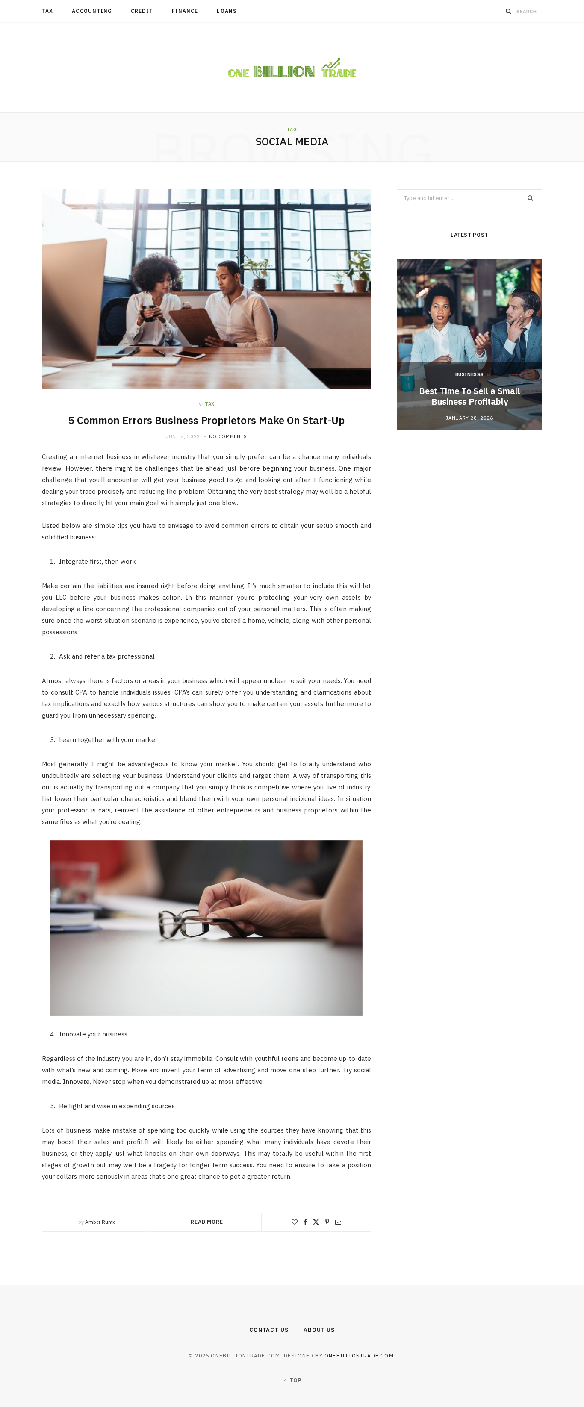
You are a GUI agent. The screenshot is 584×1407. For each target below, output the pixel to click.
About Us (319, 1329)
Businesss (469, 374)
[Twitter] (316, 1222)
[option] (469, 344)
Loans (226, 11)
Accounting (92, 11)
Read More (207, 1222)
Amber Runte (100, 1222)
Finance (185, 11)
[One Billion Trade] (292, 67)
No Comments (228, 436)
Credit (142, 11)
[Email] (338, 1222)
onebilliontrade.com (359, 1355)
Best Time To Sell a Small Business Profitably (469, 396)
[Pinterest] (327, 1222)
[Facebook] (305, 1222)
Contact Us (269, 1329)
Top (294, 1380)
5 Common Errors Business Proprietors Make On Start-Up (206, 420)
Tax (47, 11)
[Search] (509, 11)
